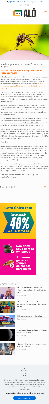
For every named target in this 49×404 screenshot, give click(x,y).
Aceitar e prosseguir (24, 398)
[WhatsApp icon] (21, 5)
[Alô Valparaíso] (24, 12)
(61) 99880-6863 (13, 2)
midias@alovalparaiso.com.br (32, 2)
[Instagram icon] (28, 5)
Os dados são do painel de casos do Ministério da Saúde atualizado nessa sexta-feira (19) (23, 86)
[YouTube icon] (26, 5)
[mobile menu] (46, 12)
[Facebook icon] (23, 5)
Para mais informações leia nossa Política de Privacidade (24, 393)
